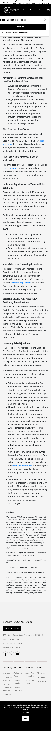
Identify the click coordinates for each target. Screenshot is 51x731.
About (40, 667)
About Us (41, 673)
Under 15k (7, 694)
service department (21, 282)
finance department (22, 465)
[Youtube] (17, 654)
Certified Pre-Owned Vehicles (7, 687)
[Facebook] (5, 654)
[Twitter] (11, 654)
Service (17, 667)
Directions (41, 681)
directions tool (10, 168)
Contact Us (14, 628)
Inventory (7, 667)
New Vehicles (8, 673)
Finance (29, 667)
